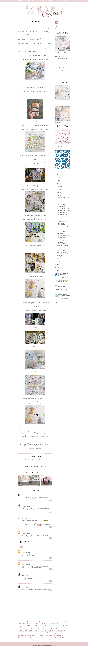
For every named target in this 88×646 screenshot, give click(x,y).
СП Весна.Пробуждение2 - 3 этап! (63, 235)
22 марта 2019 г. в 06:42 (26, 518)
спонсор (41, 635)
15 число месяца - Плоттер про (61, 61)
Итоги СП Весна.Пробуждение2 (46, 484)
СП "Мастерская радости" (59, 632)
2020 (57, 175)
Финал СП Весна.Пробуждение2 (63, 208)
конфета (62, 623)
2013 (57, 265)
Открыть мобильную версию (35, 466)
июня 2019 (59, 188)
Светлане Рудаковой (44, 59)
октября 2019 (59, 181)
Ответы (22, 538)
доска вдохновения (29, 623)
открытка (41, 628)
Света (42, 630)
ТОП (34, 637)
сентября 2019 (59, 183)
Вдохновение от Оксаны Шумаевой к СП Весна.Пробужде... (61, 239)
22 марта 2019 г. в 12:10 (27, 542)
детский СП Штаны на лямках (52, 621)
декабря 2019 (59, 178)
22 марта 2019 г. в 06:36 (26, 506)
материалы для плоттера (53, 625)
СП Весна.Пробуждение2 (38, 462)
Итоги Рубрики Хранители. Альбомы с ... (23, 483)
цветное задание (61, 637)
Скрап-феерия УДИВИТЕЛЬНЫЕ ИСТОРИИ (62, 630)
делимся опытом (43, 621)
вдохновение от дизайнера (22, 621)
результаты (36, 630)
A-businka (35, 121)
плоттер (54, 628)
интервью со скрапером (50, 623)
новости (29, 628)
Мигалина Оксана (35, 346)
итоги (31, 462)
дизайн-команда (62, 621)
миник (60, 625)
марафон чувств (44, 625)
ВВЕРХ (42, 643)
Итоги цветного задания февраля (63, 210)
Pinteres (42, 459)
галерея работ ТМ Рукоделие (33, 621)
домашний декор (21, 623)
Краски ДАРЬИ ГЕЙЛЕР (21, 625)
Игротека (43, 623)
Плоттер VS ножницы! (61, 628)
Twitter (35, 459)
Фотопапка (49, 637)
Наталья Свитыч (35, 244)
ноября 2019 (59, 180)
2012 (57, 267)
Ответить (50, 500)
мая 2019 (58, 189)
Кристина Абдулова (35, 82)
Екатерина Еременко (35, 309)
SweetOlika (54, 645)
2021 (57, 174)
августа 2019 (59, 184)
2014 (57, 264)
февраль (44, 637)
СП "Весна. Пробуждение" (39, 632)
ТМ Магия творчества (21, 637)
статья (46, 635)
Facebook (28, 459)
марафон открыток (36, 625)
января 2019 (59, 256)
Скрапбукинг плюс (21, 632)
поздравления (20, 630)
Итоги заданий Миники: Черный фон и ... (34, 483)
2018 (57, 258)
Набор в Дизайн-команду (62, 212)
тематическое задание (52, 635)
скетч (45, 630)
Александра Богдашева (35, 371)
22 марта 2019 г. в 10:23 (26, 552)
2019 (57, 177)
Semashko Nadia (35, 184)
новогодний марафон (21, 628)
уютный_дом (39, 637)
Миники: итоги (60, 217)
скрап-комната (51, 630)
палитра (46, 628)
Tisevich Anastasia (26, 494)
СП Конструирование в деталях (33, 635)
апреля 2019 (59, 191)
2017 (57, 259)
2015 (57, 262)
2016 (57, 261)
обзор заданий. (35, 628)
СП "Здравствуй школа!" (49, 632)
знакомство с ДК (36, 623)
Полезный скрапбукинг (29, 630)
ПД (50, 628)
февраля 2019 (59, 255)
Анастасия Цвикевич (35, 154)
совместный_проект (30, 632)
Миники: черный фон (61, 233)
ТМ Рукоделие (29, 637)
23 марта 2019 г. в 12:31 (25, 587)
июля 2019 (59, 186)
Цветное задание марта (61, 206)
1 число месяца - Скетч (59, 56)
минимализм (65, 625)
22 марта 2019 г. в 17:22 (25, 575)
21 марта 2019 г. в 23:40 (26, 495)
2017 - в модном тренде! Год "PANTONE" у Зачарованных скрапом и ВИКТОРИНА (64, 275)
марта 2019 (59, 192)
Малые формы (29, 625)
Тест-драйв (60, 635)
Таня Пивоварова (35, 327)
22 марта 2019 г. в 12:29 (26, 564)
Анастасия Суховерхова (35, 214)
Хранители (55, 637)
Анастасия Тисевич (35, 54)
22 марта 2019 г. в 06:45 (26, 533)
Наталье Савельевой (44, 129)
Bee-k (23, 550)
